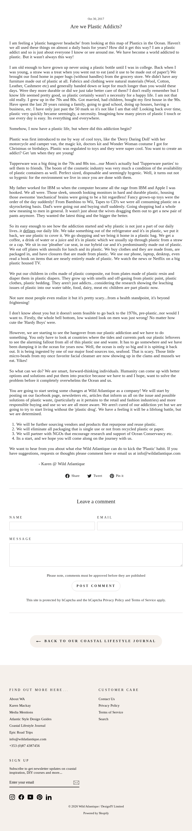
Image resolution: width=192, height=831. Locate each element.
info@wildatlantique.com (27, 739)
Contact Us (107, 699)
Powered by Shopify (96, 813)
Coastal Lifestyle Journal (27, 725)
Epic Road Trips (21, 732)
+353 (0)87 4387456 (24, 746)
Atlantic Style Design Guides (30, 719)
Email (105, 517)
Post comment (96, 586)
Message (20, 539)
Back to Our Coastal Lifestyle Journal (99, 641)
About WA (17, 699)
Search (103, 719)
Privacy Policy (113, 600)
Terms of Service (143, 600)
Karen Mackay (20, 705)
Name (16, 517)
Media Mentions (21, 712)
